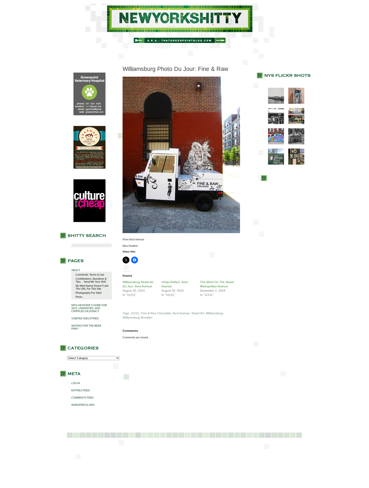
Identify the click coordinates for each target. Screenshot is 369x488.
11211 (135, 313)
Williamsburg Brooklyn (137, 317)
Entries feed (80, 390)
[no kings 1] (294, 163)
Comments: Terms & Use (90, 274)
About (75, 270)
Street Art (197, 313)
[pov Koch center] (274, 102)
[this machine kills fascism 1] (274, 163)
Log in (75, 383)
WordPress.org (83, 404)
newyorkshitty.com (184, 26)
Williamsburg (214, 313)
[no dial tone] (294, 102)
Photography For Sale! (89, 292)
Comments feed (82, 397)
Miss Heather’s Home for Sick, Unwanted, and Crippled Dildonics (89, 308)
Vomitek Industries (85, 318)
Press (79, 296)
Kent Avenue (181, 313)
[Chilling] (294, 143)
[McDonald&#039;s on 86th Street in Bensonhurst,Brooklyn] (294, 123)
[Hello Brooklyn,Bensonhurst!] (274, 143)
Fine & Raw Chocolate (156, 313)
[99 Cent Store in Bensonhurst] (274, 123)
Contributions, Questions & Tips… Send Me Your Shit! (91, 280)
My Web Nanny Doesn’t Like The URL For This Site (92, 287)
